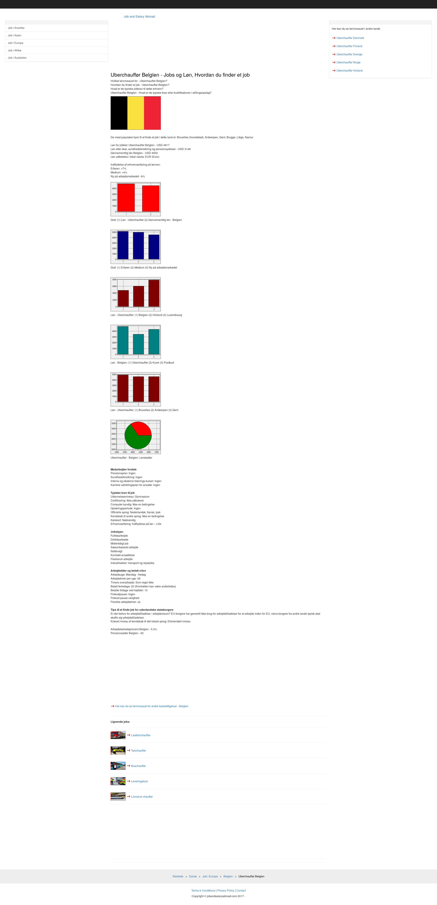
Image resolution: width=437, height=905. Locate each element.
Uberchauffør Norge (348, 62)
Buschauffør (138, 766)
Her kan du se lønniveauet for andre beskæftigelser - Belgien (151, 706)
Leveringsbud (139, 781)
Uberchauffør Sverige (349, 54)
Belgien (228, 876)
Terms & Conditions (203, 890)
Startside (178, 876)
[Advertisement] (213, 44)
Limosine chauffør (142, 796)
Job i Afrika (14, 50)
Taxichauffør (138, 750)
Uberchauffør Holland (349, 70)
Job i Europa (15, 43)
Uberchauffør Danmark (350, 38)
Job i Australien (17, 58)
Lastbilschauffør (140, 735)
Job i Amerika (16, 28)
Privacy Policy (225, 890)
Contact (241, 890)
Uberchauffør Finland (349, 46)
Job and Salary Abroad (139, 16)
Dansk (193, 876)
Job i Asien (14, 35)
